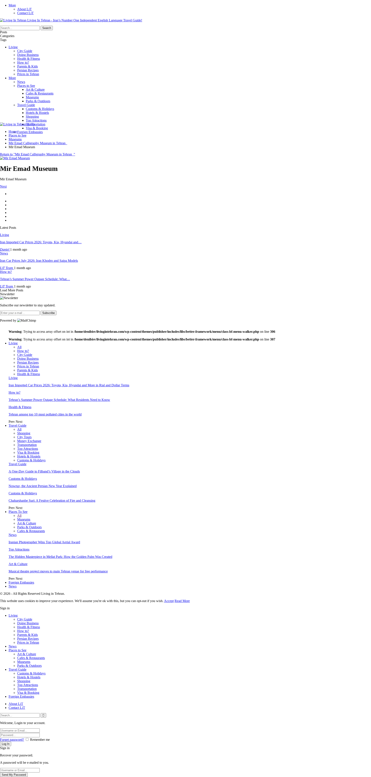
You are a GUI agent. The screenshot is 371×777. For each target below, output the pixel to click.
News (21, 82)
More (12, 5)
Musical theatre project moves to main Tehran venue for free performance (58, 571)
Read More (182, 601)
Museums (32, 97)
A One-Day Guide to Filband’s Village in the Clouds (44, 471)
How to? (23, 62)
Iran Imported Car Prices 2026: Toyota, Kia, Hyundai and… (41, 242)
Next (3, 186)
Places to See (26, 85)
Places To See (18, 511)
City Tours (24, 437)
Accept (169, 601)
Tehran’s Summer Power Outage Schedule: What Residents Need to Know (59, 400)
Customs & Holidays (40, 109)
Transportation (35, 124)
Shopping (32, 116)
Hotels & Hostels (37, 112)
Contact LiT (25, 13)
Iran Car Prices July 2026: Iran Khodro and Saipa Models (39, 260)
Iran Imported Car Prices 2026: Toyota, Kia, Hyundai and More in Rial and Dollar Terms (69, 385)
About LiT (24, 9)
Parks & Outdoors (38, 101)
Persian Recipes (28, 70)
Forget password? (12, 739)
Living (13, 47)
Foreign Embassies (30, 132)
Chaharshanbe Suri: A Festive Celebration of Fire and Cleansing (52, 500)
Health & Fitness (28, 58)
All (19, 347)
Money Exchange (29, 441)
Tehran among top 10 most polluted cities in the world (45, 414)
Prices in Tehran (28, 74)
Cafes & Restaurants (39, 93)
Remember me (40, 739)
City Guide (24, 51)
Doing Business (28, 55)
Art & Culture (35, 89)
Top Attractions (36, 120)
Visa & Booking (37, 128)
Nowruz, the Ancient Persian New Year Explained (43, 486)
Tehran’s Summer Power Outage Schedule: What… (35, 279)
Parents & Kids (27, 66)
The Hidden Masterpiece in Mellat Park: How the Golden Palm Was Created (60, 557)
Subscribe (48, 313)
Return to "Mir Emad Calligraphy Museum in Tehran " (37, 154)
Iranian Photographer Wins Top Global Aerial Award (44, 542)
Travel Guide (26, 105)
